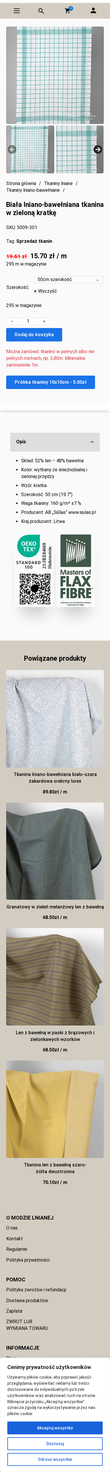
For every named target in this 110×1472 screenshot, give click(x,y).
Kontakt (14, 1238)
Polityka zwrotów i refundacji (36, 1290)
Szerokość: (17, 287)
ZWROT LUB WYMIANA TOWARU (27, 1325)
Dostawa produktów (27, 1300)
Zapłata (14, 1311)
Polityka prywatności (28, 1260)
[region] (55, 1415)
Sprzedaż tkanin (34, 241)
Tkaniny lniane (58, 183)
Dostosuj (55, 1443)
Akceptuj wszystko (55, 1428)
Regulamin (16, 1249)
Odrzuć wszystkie (55, 1459)
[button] (67, 11)
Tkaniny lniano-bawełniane (33, 190)
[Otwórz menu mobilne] (17, 10)
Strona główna (21, 183)
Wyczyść (47, 291)
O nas (12, 1228)
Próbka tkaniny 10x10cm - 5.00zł (51, 382)
